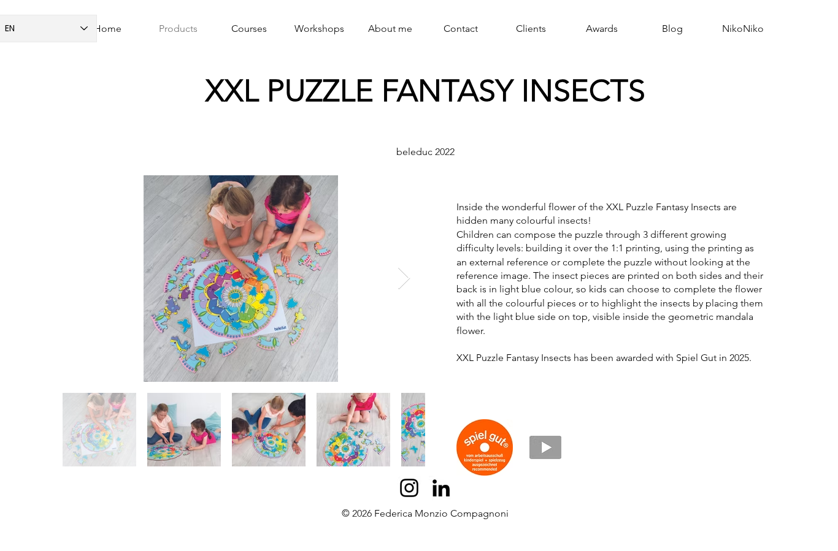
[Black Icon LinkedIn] (441, 488)
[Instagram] (409, 488)
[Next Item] (404, 279)
